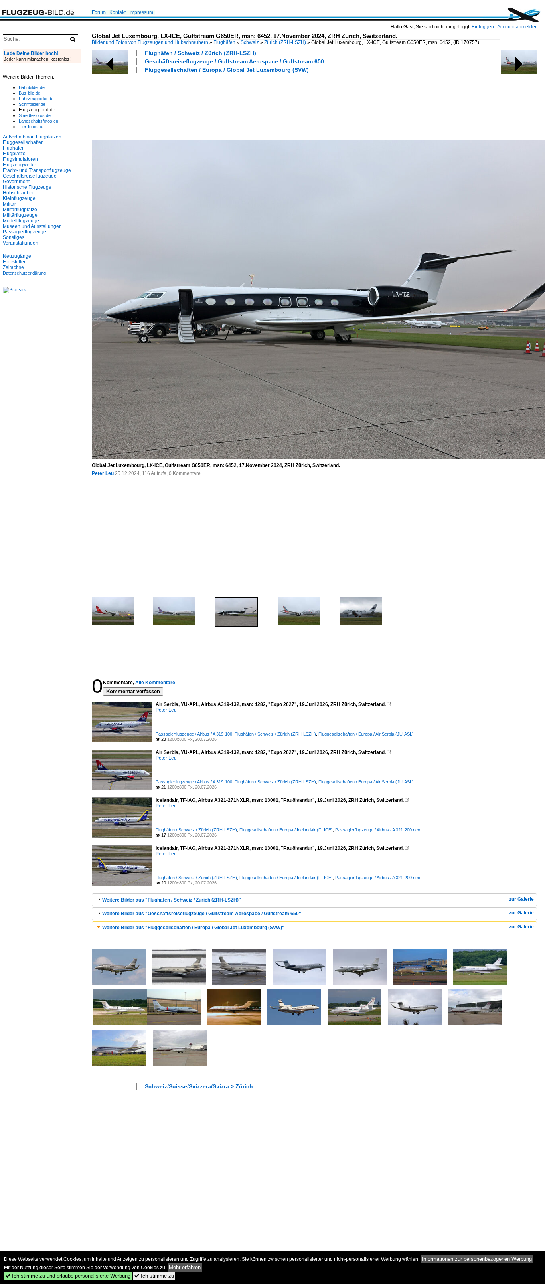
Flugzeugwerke (19, 165)
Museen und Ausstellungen (32, 226)
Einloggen (483, 27)
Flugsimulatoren (20, 159)
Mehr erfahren (185, 1267)
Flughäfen (224, 42)
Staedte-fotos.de (35, 115)
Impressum (141, 12)
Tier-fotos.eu (31, 126)
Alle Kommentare (155, 682)
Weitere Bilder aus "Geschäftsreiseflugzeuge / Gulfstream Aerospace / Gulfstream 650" (201, 913)
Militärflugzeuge (20, 215)
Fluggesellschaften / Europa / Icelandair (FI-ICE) (286, 829)
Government (16, 181)
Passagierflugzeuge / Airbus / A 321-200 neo (377, 829)
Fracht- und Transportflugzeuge (37, 170)
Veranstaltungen (20, 243)
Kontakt (117, 12)
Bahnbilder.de (32, 87)
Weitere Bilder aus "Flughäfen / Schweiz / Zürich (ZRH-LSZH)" (171, 900)
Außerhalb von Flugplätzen (32, 137)
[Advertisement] (237, 105)
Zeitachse (13, 267)
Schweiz (250, 42)
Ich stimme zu (154, 1276)
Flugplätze (14, 153)
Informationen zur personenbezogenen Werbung (477, 1259)
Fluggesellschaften (23, 142)
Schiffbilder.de (32, 104)
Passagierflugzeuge (24, 232)
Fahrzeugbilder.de (36, 98)
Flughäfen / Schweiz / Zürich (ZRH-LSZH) (200, 53)
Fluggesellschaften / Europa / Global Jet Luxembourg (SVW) (227, 70)
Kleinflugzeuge (19, 198)
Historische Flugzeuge (27, 187)
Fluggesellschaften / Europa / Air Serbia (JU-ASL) (366, 734)
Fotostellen (15, 262)
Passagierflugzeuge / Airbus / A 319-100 (194, 734)
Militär (9, 204)
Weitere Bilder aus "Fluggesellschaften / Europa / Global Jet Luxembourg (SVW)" (193, 927)
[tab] (314, 899)
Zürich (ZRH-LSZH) (285, 42)
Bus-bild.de (29, 93)
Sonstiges (13, 237)
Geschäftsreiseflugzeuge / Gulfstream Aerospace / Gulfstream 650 (234, 61)
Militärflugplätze (20, 209)
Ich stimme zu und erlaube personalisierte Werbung (67, 1276)
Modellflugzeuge (21, 221)
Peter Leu (103, 473)
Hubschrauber (18, 193)
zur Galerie (521, 899)
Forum (99, 12)
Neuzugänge (17, 256)
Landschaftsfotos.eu (38, 121)
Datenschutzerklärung (24, 273)
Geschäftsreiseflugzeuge (30, 176)
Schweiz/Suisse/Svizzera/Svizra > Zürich (199, 1086)
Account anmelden (517, 27)
